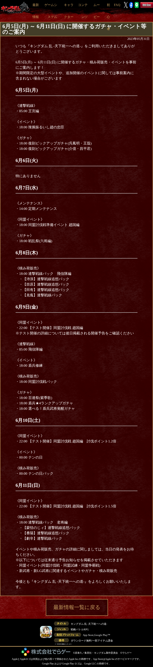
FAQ (117, 5)
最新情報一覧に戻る (76, 607)
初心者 (108, 16)
